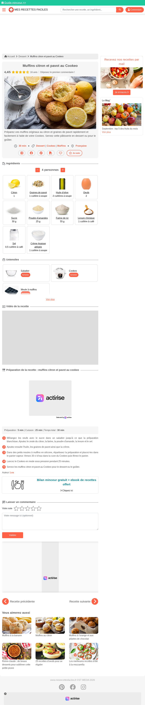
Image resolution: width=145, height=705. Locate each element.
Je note (76, 153)
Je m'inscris (121, 92)
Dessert (22, 56)
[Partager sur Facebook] (31, 153)
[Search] (119, 9)
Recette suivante (79, 601)
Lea (12, 472)
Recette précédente (22, 601)
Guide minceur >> (15, 2)
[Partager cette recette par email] (21, 153)
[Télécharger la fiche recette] (51, 153)
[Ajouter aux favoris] (60, 153)
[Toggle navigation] (4, 10)
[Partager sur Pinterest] (41, 153)
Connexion (135, 9)
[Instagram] (83, 688)
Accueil (11, 56)
